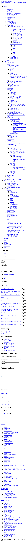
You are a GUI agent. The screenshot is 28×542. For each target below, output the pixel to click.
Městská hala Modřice (9, 343)
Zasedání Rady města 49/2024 (8, 306)
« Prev (5, 284)
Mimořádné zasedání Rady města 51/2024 (11, 324)
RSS (5, 532)
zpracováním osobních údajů (14, 359)
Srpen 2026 (4, 393)
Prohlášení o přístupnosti (9, 534)
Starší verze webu (8, 535)
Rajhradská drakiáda (5, 312)
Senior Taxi (6, 339)
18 (3, 410)
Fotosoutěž (6, 342)
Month (11, 268)
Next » (5, 285)
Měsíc (9, 274)
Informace (5, 500)
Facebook (6, 253)
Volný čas (4, 489)
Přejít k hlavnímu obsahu (6, 1)
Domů (2, 268)
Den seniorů (4, 301)
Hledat (2, 260)
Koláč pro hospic (5, 298)
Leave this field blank (6, 364)
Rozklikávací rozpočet (9, 346)
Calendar (7, 268)
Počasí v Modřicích (8, 344)
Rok (5, 278)
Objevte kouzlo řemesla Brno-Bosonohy (10, 315)
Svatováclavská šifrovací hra (7, 289)
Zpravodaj (6, 347)
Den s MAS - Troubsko (6, 318)
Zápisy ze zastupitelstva (9, 350)
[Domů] (3, 2)
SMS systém (6, 349)
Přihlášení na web (8, 536)
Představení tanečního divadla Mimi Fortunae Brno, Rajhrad (9, 310)
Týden (5, 275)
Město (3, 424)
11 (2, 407)
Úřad (3, 449)
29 (8, 413)
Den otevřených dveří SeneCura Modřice (10, 295)
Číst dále (3, 333)
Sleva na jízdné (7, 340)
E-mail (3, 361)
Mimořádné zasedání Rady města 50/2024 (11, 321)
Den (5, 277)
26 (4, 413)
